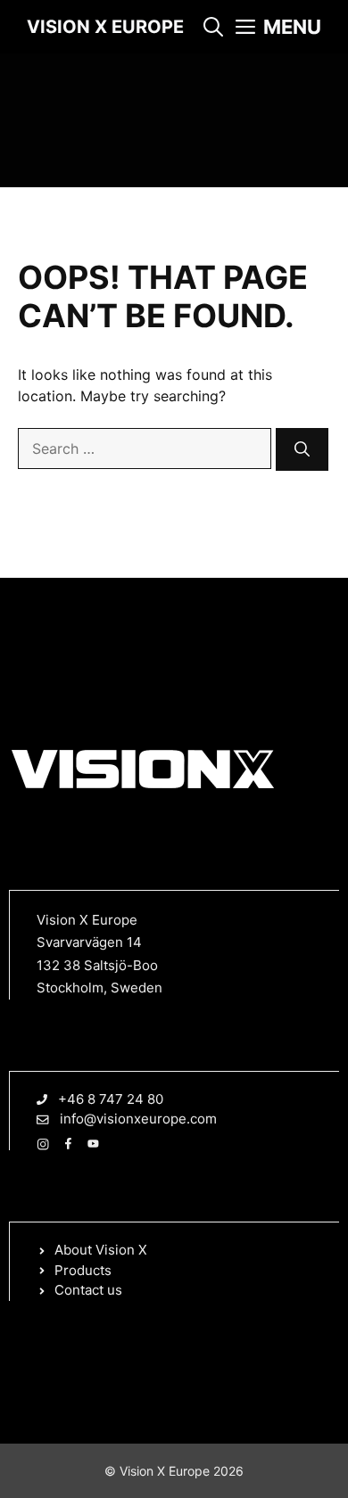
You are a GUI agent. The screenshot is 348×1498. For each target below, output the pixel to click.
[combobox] (144, 448)
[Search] (302, 449)
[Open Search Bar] (213, 27)
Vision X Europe (105, 26)
